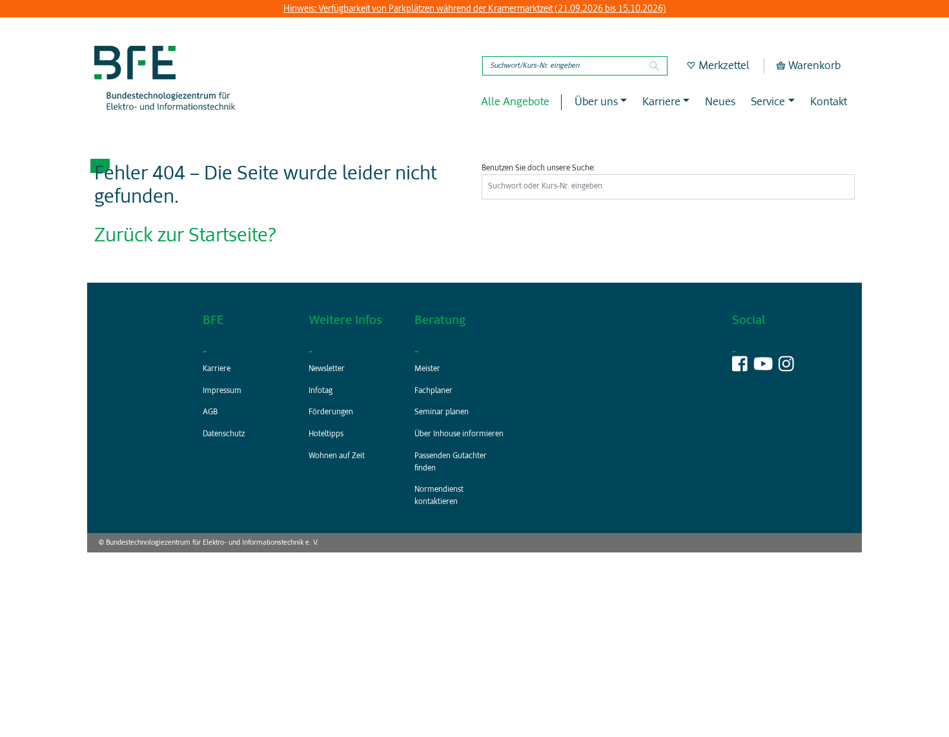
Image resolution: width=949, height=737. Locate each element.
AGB (210, 412)
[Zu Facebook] (740, 367)
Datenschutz (224, 434)
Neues (720, 102)
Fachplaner (433, 391)
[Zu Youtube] (763, 367)
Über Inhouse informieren (459, 434)
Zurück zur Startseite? (185, 236)
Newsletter (327, 369)
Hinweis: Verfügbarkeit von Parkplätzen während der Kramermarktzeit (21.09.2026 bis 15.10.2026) (474, 9)
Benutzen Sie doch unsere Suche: (538, 168)
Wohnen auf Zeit (337, 456)
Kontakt (828, 102)
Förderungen (331, 412)
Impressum (222, 391)
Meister (427, 369)
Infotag (320, 391)
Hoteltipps (326, 434)
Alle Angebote (515, 102)
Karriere (216, 369)
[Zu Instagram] (786, 367)
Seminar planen (441, 412)
